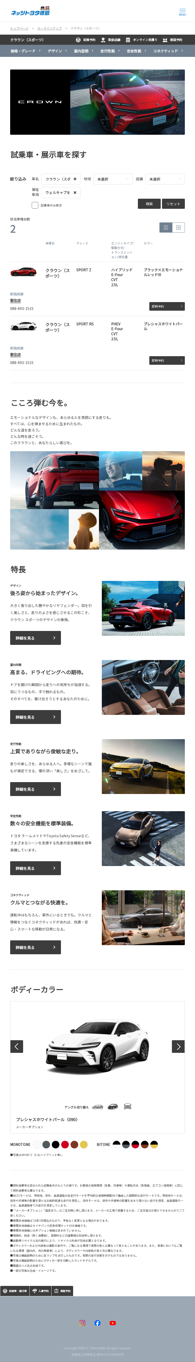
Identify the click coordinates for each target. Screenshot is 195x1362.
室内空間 (81, 50)
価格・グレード (23, 50)
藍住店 (15, 300)
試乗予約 (89, 39)
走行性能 (108, 50)
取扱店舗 (114, 39)
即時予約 (158, 306)
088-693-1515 (22, 308)
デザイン (55, 50)
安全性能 (134, 50)
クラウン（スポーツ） (28, 39)
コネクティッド (165, 50)
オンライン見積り (145, 39)
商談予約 (176, 39)
